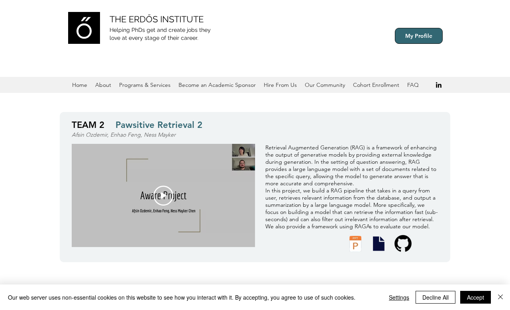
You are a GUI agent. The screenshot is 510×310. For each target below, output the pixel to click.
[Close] (500, 297)
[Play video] (163, 196)
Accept (475, 297)
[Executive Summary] (378, 244)
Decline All (435, 297)
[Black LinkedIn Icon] (439, 85)
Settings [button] (399, 297)
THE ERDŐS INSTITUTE (157, 19)
